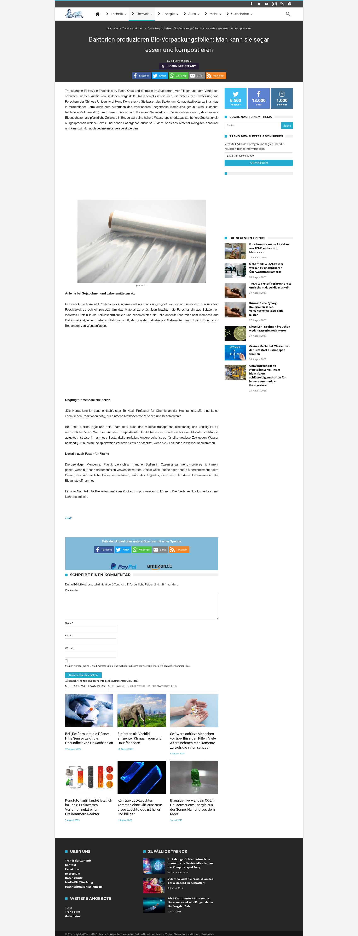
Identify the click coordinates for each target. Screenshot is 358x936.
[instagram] (274, 4)
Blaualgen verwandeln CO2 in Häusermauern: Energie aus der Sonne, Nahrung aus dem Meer (192, 807)
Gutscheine (73, 916)
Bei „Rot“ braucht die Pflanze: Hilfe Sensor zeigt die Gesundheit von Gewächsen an (89, 738)
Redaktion (72, 869)
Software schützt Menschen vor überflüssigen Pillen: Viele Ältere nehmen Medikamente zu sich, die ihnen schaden (193, 740)
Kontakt (70, 865)
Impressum (72, 873)
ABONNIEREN (259, 162)
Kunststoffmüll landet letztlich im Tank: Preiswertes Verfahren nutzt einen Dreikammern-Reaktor (88, 807)
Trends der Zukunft (78, 860)
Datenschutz (73, 878)
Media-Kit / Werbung (79, 882)
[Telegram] (289, 4)
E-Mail (69, 635)
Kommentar (71, 590)
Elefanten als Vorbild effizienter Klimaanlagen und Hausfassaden (139, 738)
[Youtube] (266, 4)
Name (69, 623)
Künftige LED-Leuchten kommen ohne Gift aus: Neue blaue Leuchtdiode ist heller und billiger (140, 807)
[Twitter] (259, 4)
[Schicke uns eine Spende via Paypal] (124, 565)
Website (69, 648)
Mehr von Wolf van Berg (85, 686)
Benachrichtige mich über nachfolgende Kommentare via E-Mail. (103, 680)
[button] (141, 75)
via (67, 518)
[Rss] (282, 4)
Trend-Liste (72, 912)
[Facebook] (251, 4)
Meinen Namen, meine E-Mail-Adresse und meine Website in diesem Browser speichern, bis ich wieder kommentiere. (127, 665)
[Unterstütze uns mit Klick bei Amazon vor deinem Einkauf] (160, 565)
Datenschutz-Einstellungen (83, 886)
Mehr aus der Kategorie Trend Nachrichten (143, 686)
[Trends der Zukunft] (74, 14)
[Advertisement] (141, 165)
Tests (68, 907)
